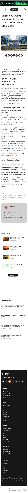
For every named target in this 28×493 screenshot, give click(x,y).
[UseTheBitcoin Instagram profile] (16, 381)
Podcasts (5, 449)
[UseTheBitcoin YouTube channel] (9, 381)
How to (5, 407)
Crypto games (6, 416)
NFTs (4, 420)
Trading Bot (6, 441)
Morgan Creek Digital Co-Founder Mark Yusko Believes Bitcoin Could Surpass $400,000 (13, 197)
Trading (5, 418)
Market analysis (7, 428)
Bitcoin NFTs (6, 397)
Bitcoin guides (6, 395)
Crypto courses (6, 451)
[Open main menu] (24, 9)
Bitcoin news (6, 391)
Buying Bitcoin (6, 393)
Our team (5, 463)
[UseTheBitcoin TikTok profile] (23, 381)
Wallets (5, 414)
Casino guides (6, 410)
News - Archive (5, 30)
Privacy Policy (10, 488)
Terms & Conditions (17, 488)
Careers (5, 465)
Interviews (5, 439)
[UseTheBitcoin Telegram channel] (6, 381)
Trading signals (6, 430)
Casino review (6, 435)
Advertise (5, 468)
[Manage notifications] (24, 490)
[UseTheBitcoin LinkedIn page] (19, 381)
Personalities (6, 455)
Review (5, 433)
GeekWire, (11, 159)
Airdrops (5, 409)
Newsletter (5, 466)
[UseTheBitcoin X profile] (13, 381)
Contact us (5, 470)
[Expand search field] (20, 10)
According (4, 103)
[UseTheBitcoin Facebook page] (3, 381)
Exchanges (5, 412)
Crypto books (6, 453)
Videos (4, 437)
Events (4, 432)
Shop (4, 472)
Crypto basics (6, 405)
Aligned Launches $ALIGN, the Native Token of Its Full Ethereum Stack (16, 266)
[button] (14, 388)
